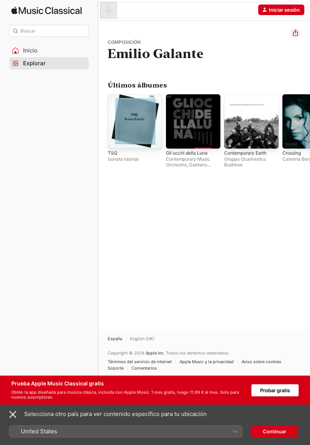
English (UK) (142, 339)
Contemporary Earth (245, 153)
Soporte (116, 368)
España (115, 339)
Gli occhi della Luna (187, 153)
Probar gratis (275, 390)
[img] (46, 10)
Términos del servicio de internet (140, 362)
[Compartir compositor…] (295, 33)
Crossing (291, 153)
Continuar (274, 431)
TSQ (112, 153)
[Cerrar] (12, 414)
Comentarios (144, 368)
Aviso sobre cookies (261, 362)
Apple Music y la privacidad (207, 362)
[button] (49, 50)
